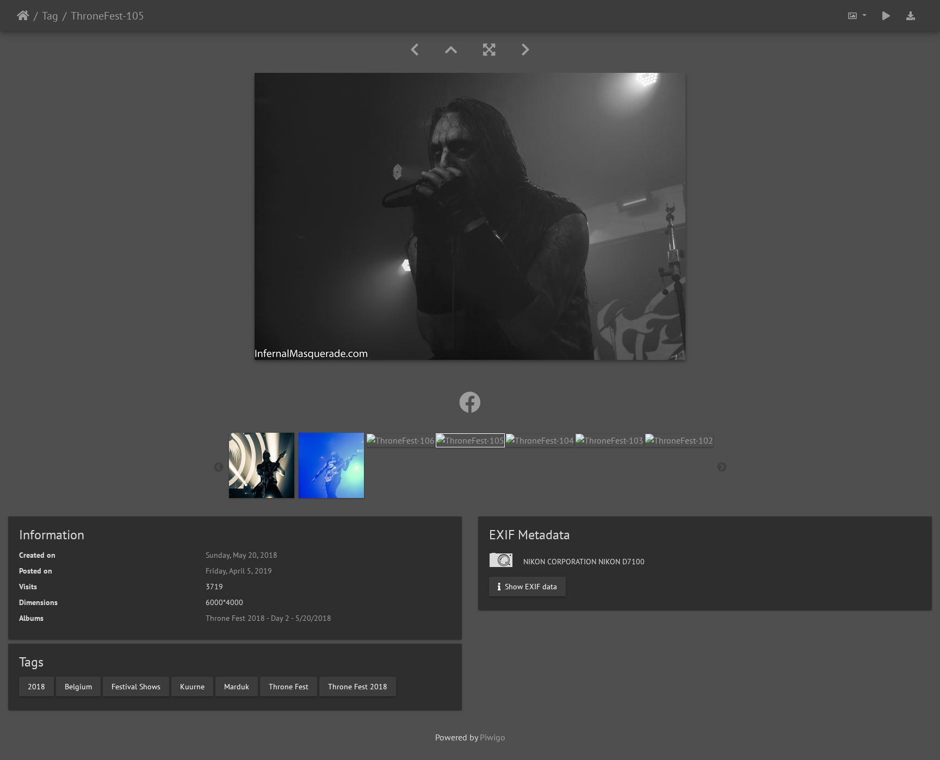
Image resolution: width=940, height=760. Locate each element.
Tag (50, 16)
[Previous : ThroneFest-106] (414, 50)
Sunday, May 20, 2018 (241, 555)
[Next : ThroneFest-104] (525, 50)
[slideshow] (886, 15)
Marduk (236, 686)
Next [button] (721, 467)
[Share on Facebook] (470, 402)
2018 (36, 686)
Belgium (78, 686)
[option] (261, 465)
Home (23, 16)
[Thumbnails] (451, 50)
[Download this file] (910, 15)
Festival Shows (136, 686)
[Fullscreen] (489, 50)
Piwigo (492, 737)
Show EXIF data (530, 586)
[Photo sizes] (857, 15)
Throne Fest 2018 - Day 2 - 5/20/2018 (268, 618)
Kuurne (192, 686)
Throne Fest (288, 686)
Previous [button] (218, 467)
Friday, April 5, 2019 (239, 571)
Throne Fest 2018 (357, 686)
